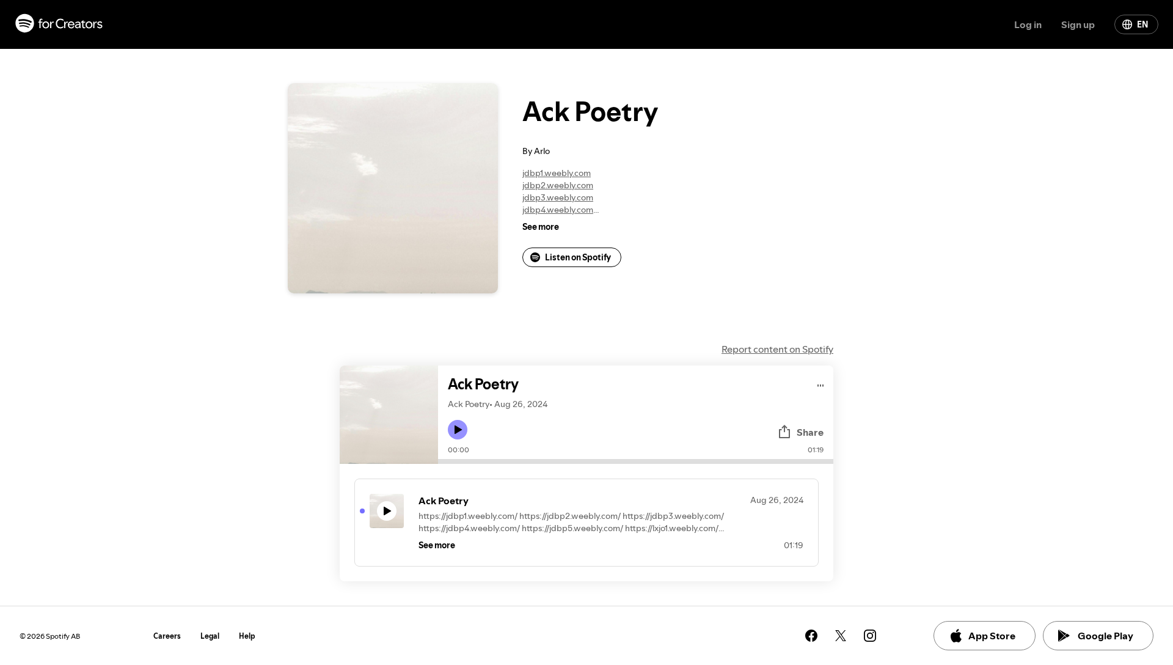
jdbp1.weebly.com (556, 173)
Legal (209, 636)
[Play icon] (457, 429)
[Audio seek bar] (635, 461)
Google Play (1105, 635)
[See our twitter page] (840, 635)
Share (810, 432)
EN (1142, 24)
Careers (167, 636)
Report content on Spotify (777, 349)
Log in (1028, 24)
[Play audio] (820, 383)
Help (247, 636)
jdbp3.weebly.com (557, 197)
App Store (991, 635)
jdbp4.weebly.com (557, 210)
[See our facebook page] (811, 635)
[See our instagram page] (870, 635)
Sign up (1078, 24)
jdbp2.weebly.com (557, 185)
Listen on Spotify (578, 257)
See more (540, 227)
